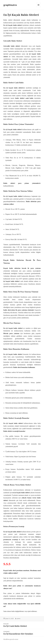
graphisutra (10, 4)
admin (18, 618)
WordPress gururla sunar (10, 639)
